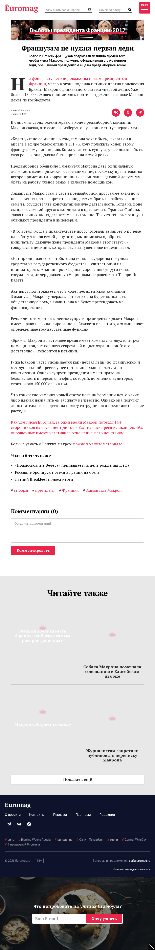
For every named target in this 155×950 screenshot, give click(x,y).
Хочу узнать (104, 918)
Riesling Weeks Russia (34, 839)
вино (9, 839)
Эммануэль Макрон (102, 490)
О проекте (13, 815)
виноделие (63, 839)
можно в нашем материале (97, 443)
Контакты (37, 815)
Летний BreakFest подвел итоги (44, 479)
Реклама (60, 815)
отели (112, 839)
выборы (19, 490)
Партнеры (83, 815)
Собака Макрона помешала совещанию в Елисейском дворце (112, 671)
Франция (69, 490)
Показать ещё (77, 779)
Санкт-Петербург (89, 839)
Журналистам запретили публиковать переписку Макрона (112, 755)
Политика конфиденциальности (131, 869)
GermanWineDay (134, 839)
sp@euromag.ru (139, 860)
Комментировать (33, 550)
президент (43, 490)
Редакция (107, 815)
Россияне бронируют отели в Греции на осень (57, 472)
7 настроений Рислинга (22, 844)
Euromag (21, 8)
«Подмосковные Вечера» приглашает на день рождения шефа (72, 465)
